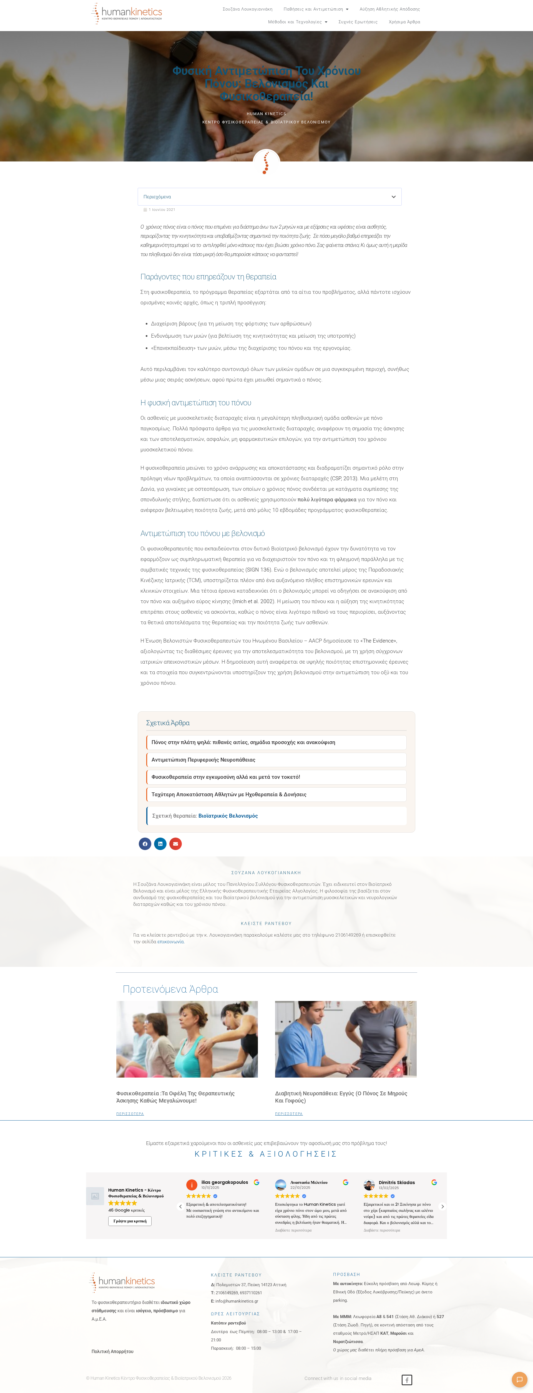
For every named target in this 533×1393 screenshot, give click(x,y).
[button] (438, 15)
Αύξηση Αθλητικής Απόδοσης (390, 9)
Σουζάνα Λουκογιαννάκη (248, 9)
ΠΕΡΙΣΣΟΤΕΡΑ (130, 1114)
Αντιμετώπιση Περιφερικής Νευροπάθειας (203, 760)
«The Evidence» (378, 641)
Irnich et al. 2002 (253, 601)
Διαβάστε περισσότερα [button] (205, 1230)
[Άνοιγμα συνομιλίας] (519, 1379)
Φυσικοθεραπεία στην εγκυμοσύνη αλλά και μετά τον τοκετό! (226, 777)
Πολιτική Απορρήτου (113, 1351)
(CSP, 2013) (343, 478)
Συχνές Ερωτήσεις (358, 21)
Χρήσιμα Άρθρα (404, 21)
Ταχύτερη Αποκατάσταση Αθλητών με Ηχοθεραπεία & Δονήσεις (229, 794)
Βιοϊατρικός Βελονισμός (228, 816)
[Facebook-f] (407, 1380)
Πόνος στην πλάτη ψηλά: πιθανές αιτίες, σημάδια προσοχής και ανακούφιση (243, 742)
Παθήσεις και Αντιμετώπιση (313, 9)
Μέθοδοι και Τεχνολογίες (295, 21)
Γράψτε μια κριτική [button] (130, 1221)
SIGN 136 (258, 570)
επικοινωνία (170, 941)
